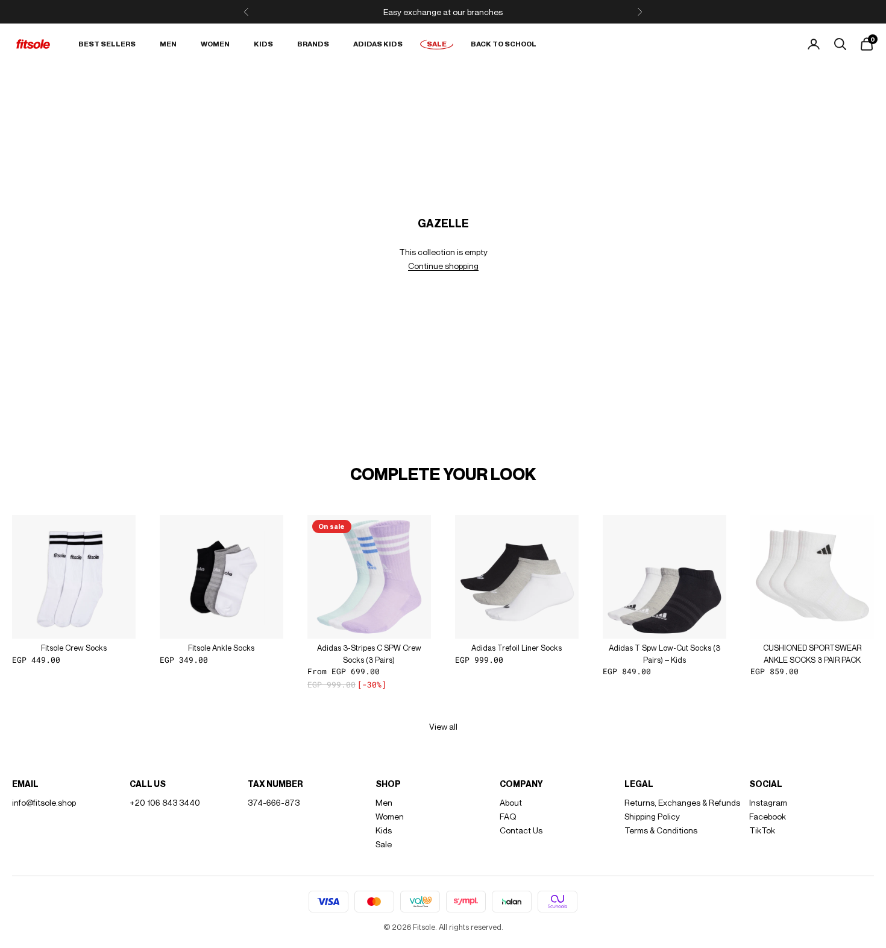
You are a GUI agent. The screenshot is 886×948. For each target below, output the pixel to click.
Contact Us (521, 830)
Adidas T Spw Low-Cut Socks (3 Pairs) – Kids (664, 654)
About (511, 802)
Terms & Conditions (660, 830)
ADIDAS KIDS (378, 43)
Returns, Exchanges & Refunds (682, 802)
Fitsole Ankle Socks (221, 648)
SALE (437, 43)
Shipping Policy (652, 816)
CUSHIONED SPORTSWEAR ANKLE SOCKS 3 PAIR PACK (812, 654)
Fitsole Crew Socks (74, 648)
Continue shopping (443, 266)
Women (215, 43)
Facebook (767, 816)
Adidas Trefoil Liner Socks (516, 648)
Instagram (768, 802)
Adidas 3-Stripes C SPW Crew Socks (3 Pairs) (369, 654)
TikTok (762, 830)
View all (443, 726)
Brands (313, 43)
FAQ (508, 816)
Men (168, 43)
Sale (383, 844)
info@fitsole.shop (44, 802)
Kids (263, 43)
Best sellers (107, 43)
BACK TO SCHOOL (503, 43)
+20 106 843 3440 (165, 802)
